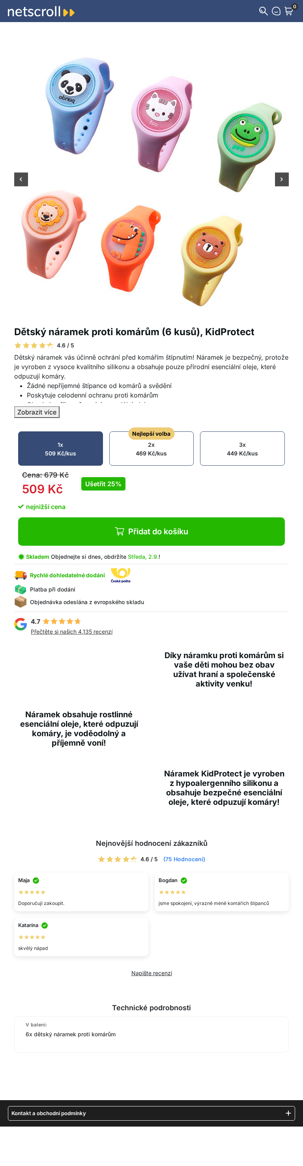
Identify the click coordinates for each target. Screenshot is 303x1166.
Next (282, 180)
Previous (21, 180)
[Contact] (276, 11)
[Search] (263, 11)
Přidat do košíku (158, 531)
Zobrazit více (36, 412)
